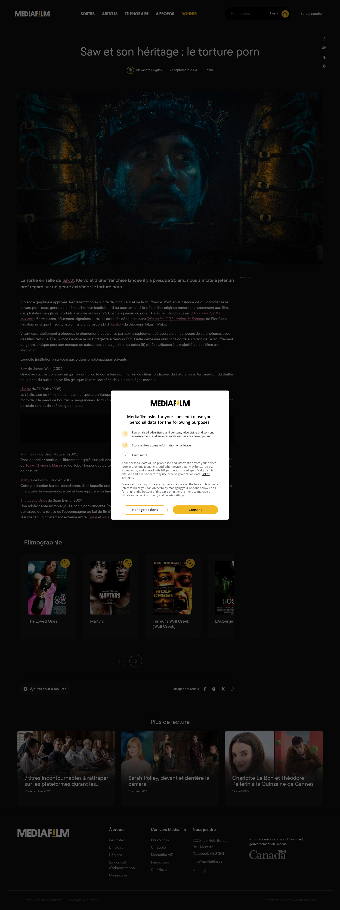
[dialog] (170, 455)
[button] (170, 455)
